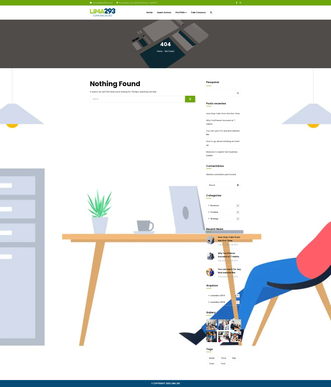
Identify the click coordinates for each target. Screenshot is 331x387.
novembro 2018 (224, 302)
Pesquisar (212, 82)
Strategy (224, 219)
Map (234, 358)
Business (224, 205)
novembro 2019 (224, 295)
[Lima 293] (102, 12)
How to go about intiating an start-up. (223, 143)
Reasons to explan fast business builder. (222, 153)
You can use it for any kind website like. (223, 132)
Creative (224, 212)
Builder (212, 358)
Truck (223, 363)
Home (159, 51)
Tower (211, 363)
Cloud (223, 358)
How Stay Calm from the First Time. (223, 113)
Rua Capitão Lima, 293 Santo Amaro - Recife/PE (138, 3)
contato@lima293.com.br (103, 3)
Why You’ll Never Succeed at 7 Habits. (220, 122)
